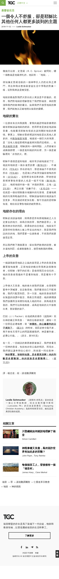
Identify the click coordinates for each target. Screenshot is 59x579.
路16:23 (42, 165)
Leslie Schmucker (23, 27)
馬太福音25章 (10, 146)
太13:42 (12, 176)
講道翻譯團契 (23, 481)
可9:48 (14, 173)
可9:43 (14, 169)
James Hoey (28, 472)
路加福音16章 (19, 138)
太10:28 (44, 188)
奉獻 (37, 553)
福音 (4, 481)
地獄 (5, 486)
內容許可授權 (27, 553)
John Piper (27, 455)
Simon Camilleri (29, 439)
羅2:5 (20, 327)
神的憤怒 (16, 486)
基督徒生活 (7, 10)
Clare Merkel (41, 472)
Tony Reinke (39, 455)
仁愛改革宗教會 (42, 481)
